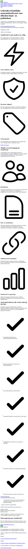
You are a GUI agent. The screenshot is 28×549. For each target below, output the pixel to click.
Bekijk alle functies (11, 26)
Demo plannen (4, 4)
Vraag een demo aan (5, 496)
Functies (5, 3)
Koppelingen (7, 538)
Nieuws (17, 3)
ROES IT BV (20, 545)
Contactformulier (12, 543)
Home (2, 3)
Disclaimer (9, 547)
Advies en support (4, 543)
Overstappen (10, 4)
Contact (20, 3)
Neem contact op (10, 524)
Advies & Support (11, 3)
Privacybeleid (3, 547)
